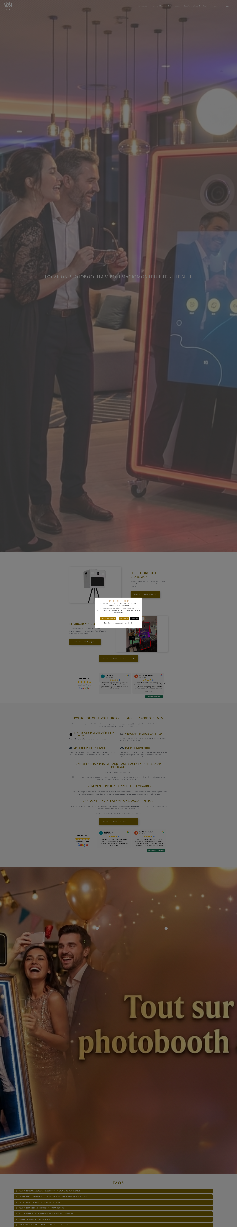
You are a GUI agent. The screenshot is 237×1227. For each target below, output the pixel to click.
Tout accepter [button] (124, 618)
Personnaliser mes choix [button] (108, 618)
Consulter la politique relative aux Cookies (118, 623)
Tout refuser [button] (134, 618)
